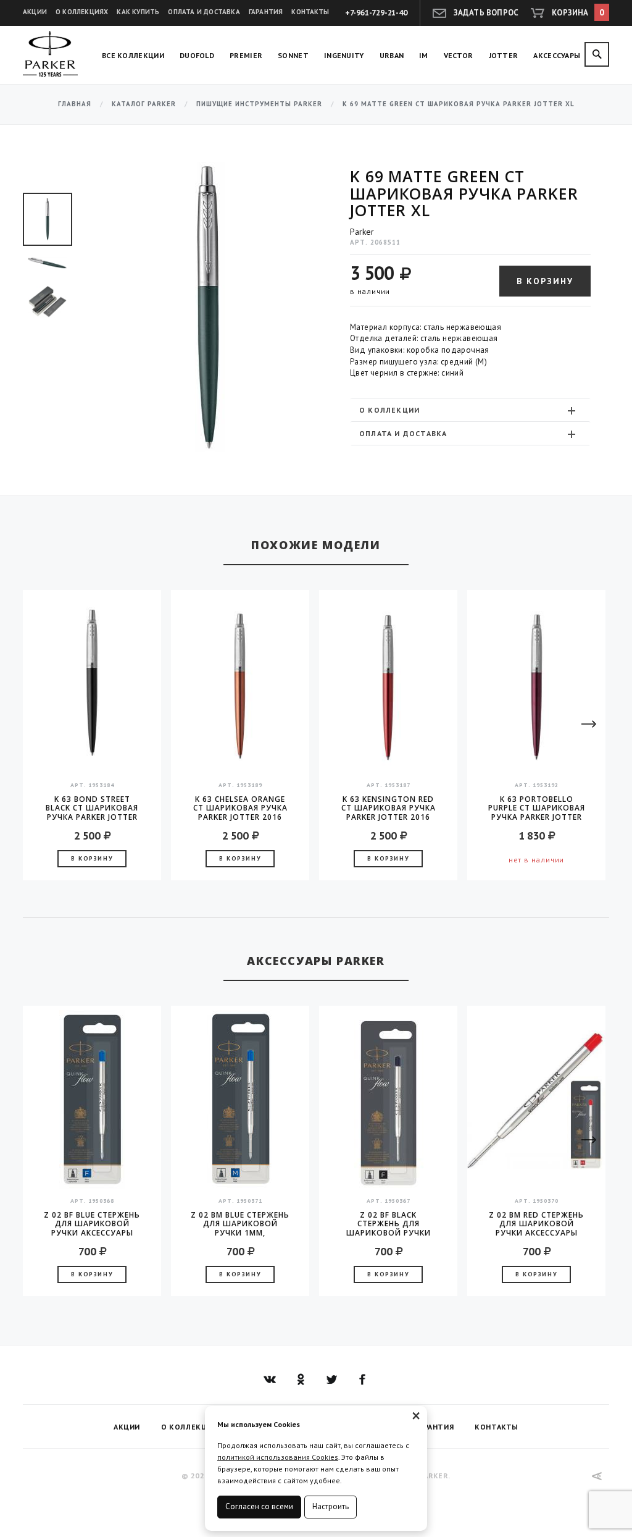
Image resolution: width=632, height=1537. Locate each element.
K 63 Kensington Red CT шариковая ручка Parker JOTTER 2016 (388, 808)
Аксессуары (556, 55)
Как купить (138, 11)
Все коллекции (133, 55)
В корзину (545, 281)
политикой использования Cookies (277, 1457)
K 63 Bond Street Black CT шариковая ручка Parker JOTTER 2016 (92, 808)
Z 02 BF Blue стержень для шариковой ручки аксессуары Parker (92, 1224)
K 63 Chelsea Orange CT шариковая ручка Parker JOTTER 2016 (240, 808)
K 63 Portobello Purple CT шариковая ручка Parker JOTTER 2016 (536, 808)
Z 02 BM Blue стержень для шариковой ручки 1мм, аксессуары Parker (240, 1224)
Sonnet (293, 55)
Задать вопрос (486, 12)
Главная (74, 104)
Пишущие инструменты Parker (259, 104)
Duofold (197, 55)
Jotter (503, 55)
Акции (35, 11)
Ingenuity (344, 55)
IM (423, 55)
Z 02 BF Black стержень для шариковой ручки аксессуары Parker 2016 (388, 1224)
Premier (246, 55)
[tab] (470, 410)
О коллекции (389, 410)
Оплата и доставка (203, 11)
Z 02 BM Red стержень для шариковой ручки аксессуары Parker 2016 (536, 1224)
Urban (392, 55)
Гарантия (266, 11)
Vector (458, 55)
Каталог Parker (144, 104)
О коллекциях (82, 11)
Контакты (310, 11)
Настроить (330, 1506)
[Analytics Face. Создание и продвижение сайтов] (597, 1476)
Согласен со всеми (259, 1506)
